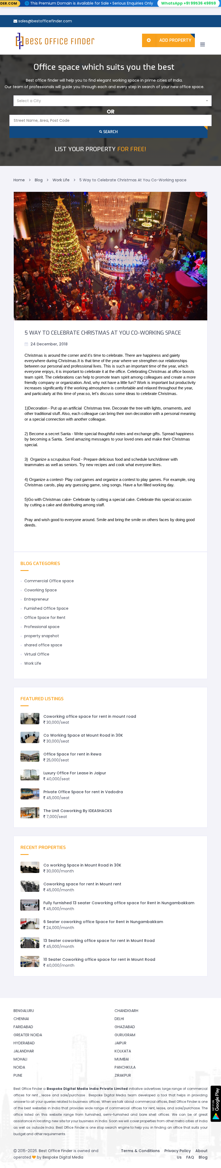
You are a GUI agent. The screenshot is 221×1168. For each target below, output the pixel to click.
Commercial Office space (49, 581)
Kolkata (123, 1051)
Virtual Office (36, 654)
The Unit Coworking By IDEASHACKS (77, 810)
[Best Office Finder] (54, 40)
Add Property (175, 40)
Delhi (119, 1018)
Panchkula (125, 1067)
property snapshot (41, 636)
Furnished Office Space (46, 608)
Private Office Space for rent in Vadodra (83, 792)
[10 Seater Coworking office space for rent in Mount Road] (29, 961)
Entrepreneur (36, 599)
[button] (112, 100)
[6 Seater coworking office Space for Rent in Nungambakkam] (29, 923)
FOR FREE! (100, 149)
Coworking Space (40, 590)
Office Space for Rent (44, 617)
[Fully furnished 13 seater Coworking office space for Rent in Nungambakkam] (29, 904)
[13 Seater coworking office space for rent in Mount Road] (29, 942)
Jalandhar (23, 1051)
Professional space (42, 626)
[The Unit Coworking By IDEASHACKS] (29, 812)
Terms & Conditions (140, 1150)
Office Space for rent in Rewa (72, 754)
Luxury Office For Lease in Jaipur (74, 773)
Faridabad (23, 1027)
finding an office (168, 1127)
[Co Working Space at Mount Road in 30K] (29, 737)
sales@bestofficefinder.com (45, 21)
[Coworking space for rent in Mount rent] (29, 886)
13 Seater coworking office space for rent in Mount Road (99, 940)
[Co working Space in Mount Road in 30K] (29, 867)
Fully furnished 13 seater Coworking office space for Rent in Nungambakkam (118, 903)
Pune (17, 1075)
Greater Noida (27, 1035)
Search (110, 131)
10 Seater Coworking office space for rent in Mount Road (99, 959)
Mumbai (122, 1059)
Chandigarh (126, 1010)
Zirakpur (123, 1075)
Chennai (21, 1018)
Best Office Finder (55, 1150)
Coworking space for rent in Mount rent (82, 884)
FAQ (190, 1157)
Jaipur (120, 1043)
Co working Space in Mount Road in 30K (82, 865)
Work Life (32, 663)
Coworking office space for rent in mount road (89, 716)
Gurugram (125, 1035)
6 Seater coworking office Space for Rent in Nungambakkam (103, 921)
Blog (203, 1157)
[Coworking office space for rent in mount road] (29, 718)
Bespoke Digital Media (63, 1157)
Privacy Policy (177, 1150)
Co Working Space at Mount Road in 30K (83, 735)
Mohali (20, 1059)
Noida (19, 1067)
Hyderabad (24, 1043)
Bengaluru (23, 1010)
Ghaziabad (125, 1027)
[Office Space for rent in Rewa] (29, 756)
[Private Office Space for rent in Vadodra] (29, 793)
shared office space (43, 645)
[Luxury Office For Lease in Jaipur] (29, 775)
